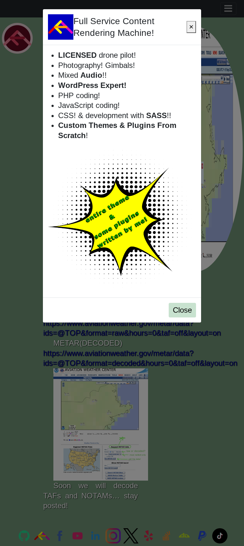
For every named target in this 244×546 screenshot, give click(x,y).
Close (182, 310)
